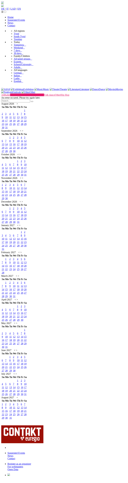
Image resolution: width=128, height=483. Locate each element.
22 (25, 120)
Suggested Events (16, 20)
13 (18, 117)
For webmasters (15, 466)
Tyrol (16, 33)
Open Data (12, 469)
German (19, 72)
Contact (11, 25)
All (8, 89)
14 (22, 117)
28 (22, 124)
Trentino (18, 39)
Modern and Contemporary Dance (27, 95)
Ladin (17, 78)
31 (6, 127)
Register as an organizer (19, 463)
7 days (18, 50)
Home (10, 17)
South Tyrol (19, 36)
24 (6, 124)
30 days (18, 53)
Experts (18, 61)
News (10, 22)
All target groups (23, 59)
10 (6, 117)
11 (10, 117)
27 (18, 124)
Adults (18, 67)
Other (32, 92)
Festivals (16, 92)
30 (3, 127)
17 (6, 120)
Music (46, 89)
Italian (18, 75)
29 (25, 124)
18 (10, 120)
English (18, 81)
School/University (23, 64)
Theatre (63, 89)
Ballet (7, 95)
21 (22, 120)
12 (14, 117)
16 (3, 120)
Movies (119, 89)
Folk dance (49, 95)
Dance (102, 89)
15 (25, 117)
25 (10, 124)
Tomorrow (20, 45)
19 (14, 120)
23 (3, 124)
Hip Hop (65, 95)
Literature (84, 89)
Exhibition (28, 89)
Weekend (19, 47)
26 (14, 124)
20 (18, 120)
